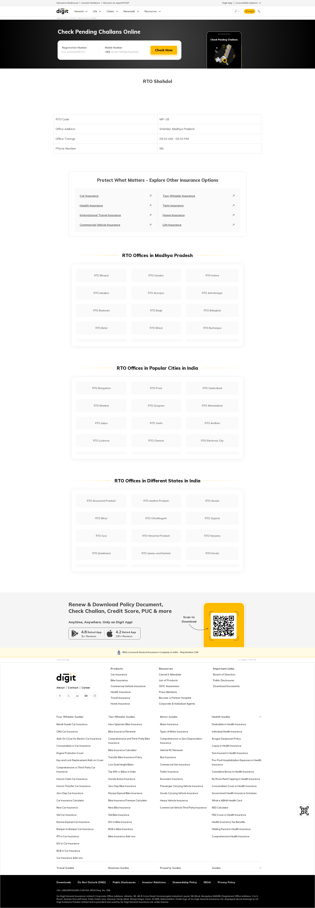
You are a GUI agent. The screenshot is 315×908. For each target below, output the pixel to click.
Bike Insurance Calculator (122, 750)
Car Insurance (89, 196)
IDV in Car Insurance (68, 843)
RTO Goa (101, 535)
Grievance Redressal (67, 2)
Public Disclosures (223, 680)
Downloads (64, 882)
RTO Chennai (156, 440)
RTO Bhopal (101, 275)
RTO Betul (101, 328)
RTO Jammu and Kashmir (156, 553)
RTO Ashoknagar (212, 293)
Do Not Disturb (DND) (92, 882)
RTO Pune (156, 388)
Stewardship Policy (184, 882)
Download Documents (226, 686)
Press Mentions (168, 692)
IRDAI (207, 882)
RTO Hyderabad (212, 388)
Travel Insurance (120, 697)
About (61, 687)
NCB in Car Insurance (68, 850)
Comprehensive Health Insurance (230, 836)
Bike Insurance (119, 680)
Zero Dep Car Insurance (70, 793)
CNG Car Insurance (67, 731)
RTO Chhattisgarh (156, 518)
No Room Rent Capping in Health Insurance (236, 778)
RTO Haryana (212, 535)
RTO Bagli (156, 310)
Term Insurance (173, 205)
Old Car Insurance (67, 814)
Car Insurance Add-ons (70, 857)
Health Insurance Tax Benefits (228, 821)
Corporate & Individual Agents (177, 703)
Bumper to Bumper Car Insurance (75, 829)
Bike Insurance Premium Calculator (127, 800)
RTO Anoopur (156, 293)
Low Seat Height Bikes (121, 764)
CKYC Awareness (169, 686)
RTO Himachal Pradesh (156, 535)
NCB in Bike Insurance (120, 829)
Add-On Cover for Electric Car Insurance (79, 738)
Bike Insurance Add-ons (121, 836)
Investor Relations (90, 2)
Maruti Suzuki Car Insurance (72, 724)
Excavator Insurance (171, 778)
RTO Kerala (212, 553)
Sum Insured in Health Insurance (230, 753)
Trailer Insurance (169, 771)
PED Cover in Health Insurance (229, 814)
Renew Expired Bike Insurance (125, 793)
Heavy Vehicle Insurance (174, 800)
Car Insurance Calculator (70, 800)
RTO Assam (212, 500)
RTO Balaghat (212, 310)
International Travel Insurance (100, 215)
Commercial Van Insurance (175, 764)
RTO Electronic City (212, 440)
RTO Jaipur (101, 423)
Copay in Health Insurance (226, 745)
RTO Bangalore (101, 388)
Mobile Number (113, 47)
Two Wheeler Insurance (179, 196)
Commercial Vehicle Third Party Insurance (183, 807)
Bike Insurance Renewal (121, 731)
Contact (73, 687)
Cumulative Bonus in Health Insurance (233, 771)
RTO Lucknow (101, 440)
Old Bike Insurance (118, 814)
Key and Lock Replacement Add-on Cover (80, 760)
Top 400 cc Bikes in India (122, 771)
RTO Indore (212, 275)
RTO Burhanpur (212, 328)
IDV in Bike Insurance (120, 821)
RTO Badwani (101, 310)
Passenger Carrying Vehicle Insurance (181, 786)
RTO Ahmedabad (212, 405)
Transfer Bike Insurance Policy (125, 757)
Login (251, 11)
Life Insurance (172, 225)
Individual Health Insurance (227, 731)
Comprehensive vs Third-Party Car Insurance (76, 769)
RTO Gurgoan (156, 405)
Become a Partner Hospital (175, 697)
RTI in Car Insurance (68, 836)
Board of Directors (224, 674)
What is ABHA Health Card (227, 800)
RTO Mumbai (101, 405)
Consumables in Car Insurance (74, 745)
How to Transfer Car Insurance (74, 786)
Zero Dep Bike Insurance (122, 786)
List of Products (168, 680)
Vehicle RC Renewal (171, 750)
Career (85, 687)
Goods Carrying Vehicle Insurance (179, 793)
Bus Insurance (168, 757)
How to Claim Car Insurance (72, 778)
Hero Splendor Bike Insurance (125, 724)
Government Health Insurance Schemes (234, 793)
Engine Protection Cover (70, 753)
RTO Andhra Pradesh (156, 500)
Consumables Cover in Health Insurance (234, 786)
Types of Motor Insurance (174, 731)
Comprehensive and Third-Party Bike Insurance (129, 740)
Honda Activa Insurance (121, 778)
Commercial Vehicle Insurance (100, 225)
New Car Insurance (67, 807)
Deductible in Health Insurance (229, 724)
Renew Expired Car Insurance (73, 821)
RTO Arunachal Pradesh (101, 500)
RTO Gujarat (212, 518)
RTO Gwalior (156, 275)
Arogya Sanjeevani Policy (226, 738)
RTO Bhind (156, 328)
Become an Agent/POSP (116, 2)
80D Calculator (220, 807)
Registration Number (74, 47)
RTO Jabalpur (101, 293)
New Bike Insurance (119, 807)
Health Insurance (91, 205)
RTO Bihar (101, 518)
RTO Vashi (156, 423)
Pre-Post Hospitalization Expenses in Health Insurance (236, 762)
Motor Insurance (169, 724)
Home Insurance (174, 215)
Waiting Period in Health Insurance (231, 829)
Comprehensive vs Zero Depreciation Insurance (181, 740)
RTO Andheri (212, 423)
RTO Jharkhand (101, 553)
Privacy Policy (226, 882)
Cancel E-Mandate (170, 674)
